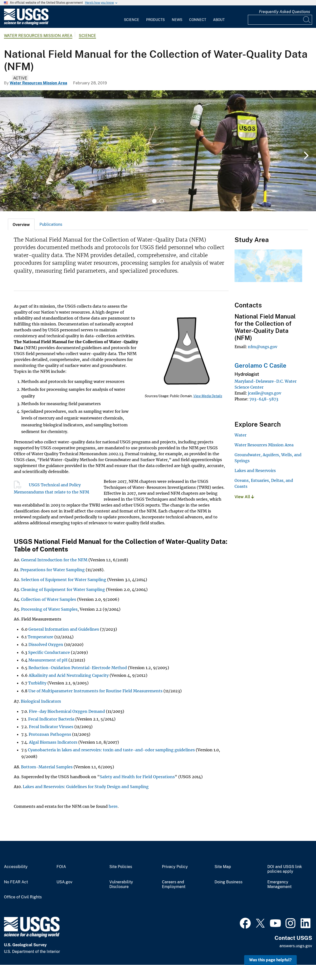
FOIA (61, 867)
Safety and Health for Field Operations (137, 776)
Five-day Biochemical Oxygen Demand (66, 711)
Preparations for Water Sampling (53, 569)
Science (131, 20)
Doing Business (228, 882)
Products (155, 20)
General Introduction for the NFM (54, 559)
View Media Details (207, 396)
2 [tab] (161, 201)
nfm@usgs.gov (262, 346)
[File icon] (21, 485)
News (177, 20)
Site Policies (120, 867)
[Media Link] (187, 351)
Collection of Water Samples (48, 599)
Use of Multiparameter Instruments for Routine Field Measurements (95, 690)
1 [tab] (154, 201)
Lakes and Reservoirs (255, 470)
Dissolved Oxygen (45, 644)
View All (243, 496)
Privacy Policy (175, 867)
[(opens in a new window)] (245, 922)
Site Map (223, 867)
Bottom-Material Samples (47, 766)
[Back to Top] (298, 947)
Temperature (40, 636)
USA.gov (64, 882)
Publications (51, 224)
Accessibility (16, 867)
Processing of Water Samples (49, 609)
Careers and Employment (173, 884)
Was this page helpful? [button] (270, 960)
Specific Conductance (49, 652)
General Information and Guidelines (63, 629)
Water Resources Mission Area (38, 35)
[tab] (21, 224)
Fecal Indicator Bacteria (51, 719)
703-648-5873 (263, 399)
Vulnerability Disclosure (121, 884)
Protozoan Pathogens (50, 734)
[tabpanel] (158, 150)
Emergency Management (279, 884)
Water (240, 435)
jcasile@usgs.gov (264, 393)
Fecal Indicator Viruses (51, 726)
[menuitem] (131, 16)
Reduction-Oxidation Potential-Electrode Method (77, 667)
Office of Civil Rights (23, 897)
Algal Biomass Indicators (53, 742)
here (113, 806)
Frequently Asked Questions (284, 11)
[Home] (26, 23)
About (219, 20)
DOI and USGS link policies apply (284, 869)
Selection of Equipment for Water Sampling (63, 579)
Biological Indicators (41, 701)
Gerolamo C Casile (260, 365)
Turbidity (37, 683)
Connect (197, 20)
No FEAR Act (16, 882)
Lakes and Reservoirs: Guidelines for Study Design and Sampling (86, 786)
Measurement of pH (47, 660)
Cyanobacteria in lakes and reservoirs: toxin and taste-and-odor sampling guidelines (111, 749)
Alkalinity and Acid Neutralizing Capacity (69, 675)
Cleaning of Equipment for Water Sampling (63, 589)
